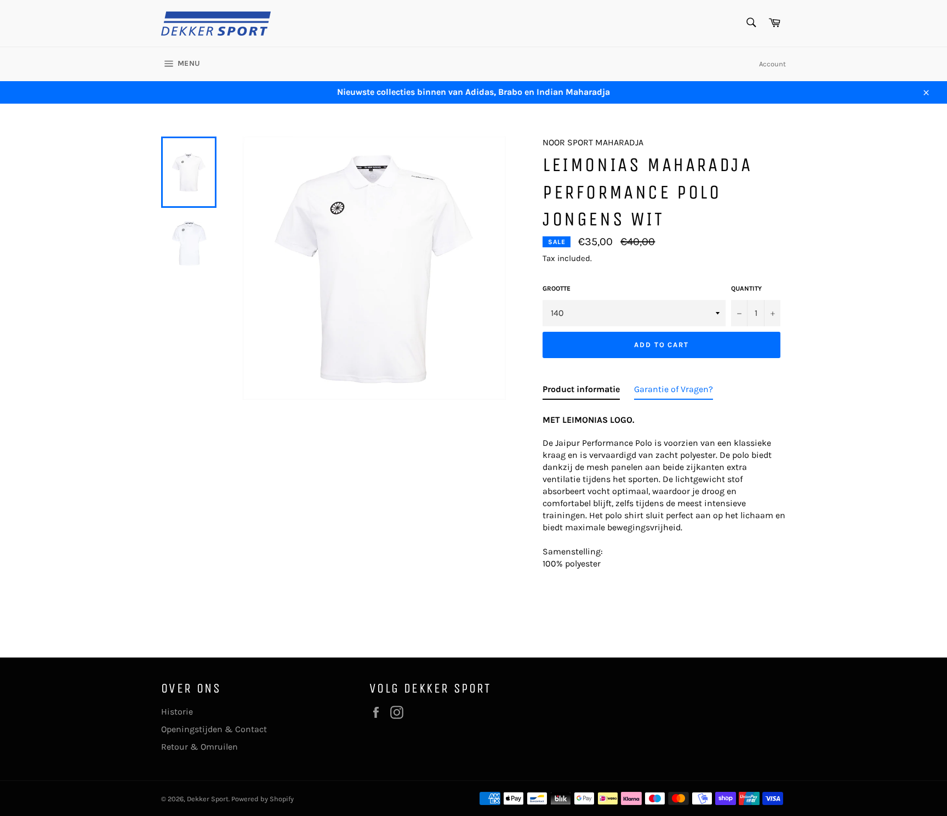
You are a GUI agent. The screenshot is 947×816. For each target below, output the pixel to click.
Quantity (746, 288)
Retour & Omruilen (199, 746)
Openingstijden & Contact (214, 729)
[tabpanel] (664, 488)
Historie (177, 711)
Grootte (557, 288)
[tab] (581, 391)
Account (772, 64)
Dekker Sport (208, 799)
